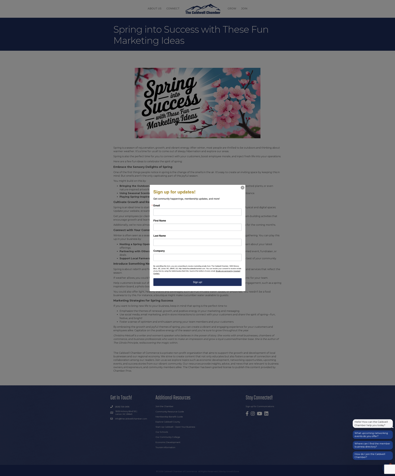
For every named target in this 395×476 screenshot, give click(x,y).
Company (159, 251)
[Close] (242, 187)
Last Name (159, 235)
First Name (159, 220)
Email (156, 205)
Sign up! (197, 282)
